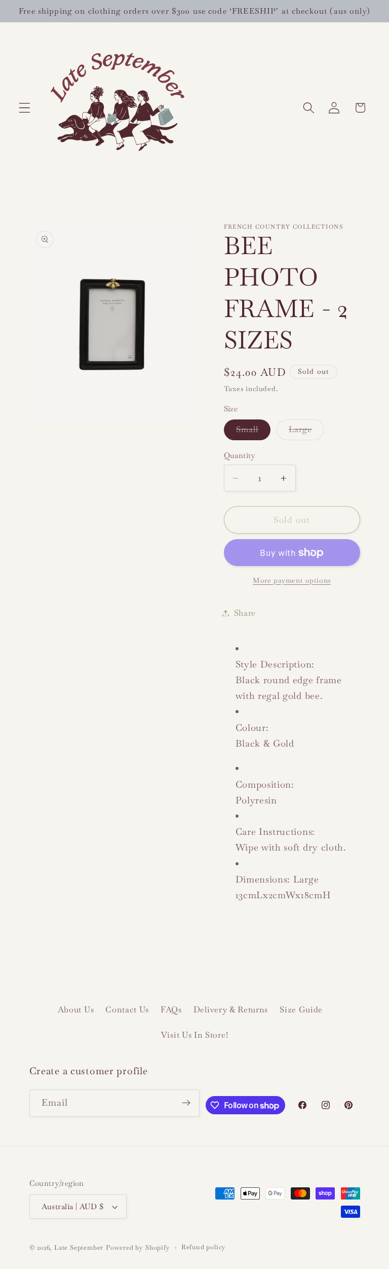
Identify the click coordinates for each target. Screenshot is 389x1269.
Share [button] (245, 613)
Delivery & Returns (230, 1009)
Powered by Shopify (138, 1247)
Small (253, 432)
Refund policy (203, 1247)
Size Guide (301, 1009)
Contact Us (127, 1009)
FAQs (171, 1009)
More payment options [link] (292, 580)
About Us (76, 1009)
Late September (78, 1247)
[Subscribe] (187, 1103)
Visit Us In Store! (194, 1035)
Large (307, 432)
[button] (24, 108)
